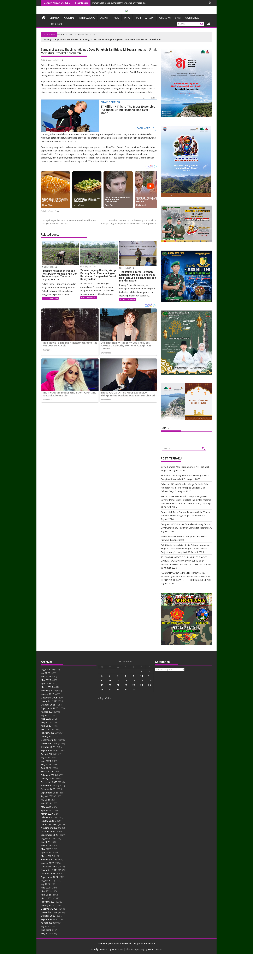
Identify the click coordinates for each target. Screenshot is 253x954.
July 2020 (45, 926)
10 (141, 675)
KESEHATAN (165, 18)
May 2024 (46, 764)
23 (133, 685)
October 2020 (48, 915)
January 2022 (47, 862)
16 (133, 680)
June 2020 (46, 929)
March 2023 (47, 813)
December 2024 (49, 739)
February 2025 (48, 732)
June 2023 (46, 803)
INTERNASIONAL (87, 18)
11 (149, 675)
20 (110, 685)
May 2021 (46, 891)
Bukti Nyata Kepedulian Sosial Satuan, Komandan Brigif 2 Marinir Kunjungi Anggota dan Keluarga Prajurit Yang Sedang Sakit (185, 548)
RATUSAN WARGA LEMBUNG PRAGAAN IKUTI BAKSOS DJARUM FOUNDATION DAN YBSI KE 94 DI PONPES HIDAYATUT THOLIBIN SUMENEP (185, 576)
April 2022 (46, 852)
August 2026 (47, 669)
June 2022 (46, 845)
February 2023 (48, 817)
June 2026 (46, 676)
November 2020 (49, 912)
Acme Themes (155, 949)
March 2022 (47, 855)
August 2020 (47, 922)
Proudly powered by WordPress (107, 949)
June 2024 (46, 760)
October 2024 (48, 746)
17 (141, 680)
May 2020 (46, 933)
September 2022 (49, 834)
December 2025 (49, 697)
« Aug (101, 698)
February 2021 (48, 901)
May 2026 (46, 680)
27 (110, 689)
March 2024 (47, 771)
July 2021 (45, 884)
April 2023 (46, 810)
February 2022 (48, 859)
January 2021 (47, 905)
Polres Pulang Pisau (51, 211)
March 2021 (47, 898)
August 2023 (47, 796)
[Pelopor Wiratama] (44, 17)
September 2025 (49, 708)
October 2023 (48, 789)
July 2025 (45, 715)
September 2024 (49, 750)
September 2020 (49, 919)
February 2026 (48, 690)
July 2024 (45, 757)
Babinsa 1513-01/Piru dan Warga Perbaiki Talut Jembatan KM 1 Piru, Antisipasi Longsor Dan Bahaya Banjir (185, 488)
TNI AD (115, 18)
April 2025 (46, 725)
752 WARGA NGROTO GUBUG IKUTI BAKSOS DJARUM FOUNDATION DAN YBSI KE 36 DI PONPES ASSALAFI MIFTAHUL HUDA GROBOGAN (186, 561)
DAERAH (104, 18)
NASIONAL (69, 18)
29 (125, 689)
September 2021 (49, 877)
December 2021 (49, 866)
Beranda (54, 18)
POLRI (138, 18)
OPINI (178, 18)
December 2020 (49, 908)
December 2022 (49, 824)
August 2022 (47, 838)
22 (125, 685)
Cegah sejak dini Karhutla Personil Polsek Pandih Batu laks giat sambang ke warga (69, 222)
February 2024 (48, 775)
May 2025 (46, 722)
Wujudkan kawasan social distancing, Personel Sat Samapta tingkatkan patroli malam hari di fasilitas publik (128, 222)
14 (118, 680)
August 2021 (47, 880)
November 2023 (49, 785)
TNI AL (127, 18)
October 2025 (48, 704)
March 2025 (47, 729)
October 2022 (48, 831)
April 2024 (46, 767)
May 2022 (46, 848)
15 (125, 680)
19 (102, 685)
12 (102, 680)
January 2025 (47, 736)
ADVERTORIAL (192, 18)
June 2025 (46, 718)
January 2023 (47, 820)
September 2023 (49, 792)
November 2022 (49, 827)
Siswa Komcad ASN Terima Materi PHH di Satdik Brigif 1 (121, 2)
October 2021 (48, 873)
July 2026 (45, 672)
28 (118, 689)
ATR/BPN (149, 18)
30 (133, 689)
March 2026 (47, 687)
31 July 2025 (48, 267)
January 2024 (47, 778)
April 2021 (46, 894)
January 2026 (47, 694)
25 (149, 685)
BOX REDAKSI (56, 24)
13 (110, 680)
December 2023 (49, 782)
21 (118, 685)
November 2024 (49, 743)
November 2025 (49, 701)
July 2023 (45, 799)
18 (149, 680)
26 (102, 689)
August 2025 (47, 711)
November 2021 (49, 870)
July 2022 (45, 841)
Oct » (108, 698)
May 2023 (46, 806)
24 (141, 685)
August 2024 (47, 753)
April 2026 (46, 683)
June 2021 (46, 887)
